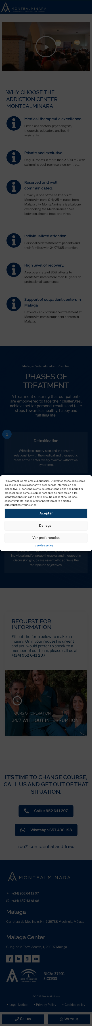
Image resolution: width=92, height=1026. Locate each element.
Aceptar (46, 513)
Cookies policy (44, 545)
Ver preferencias (46, 538)
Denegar (46, 525)
